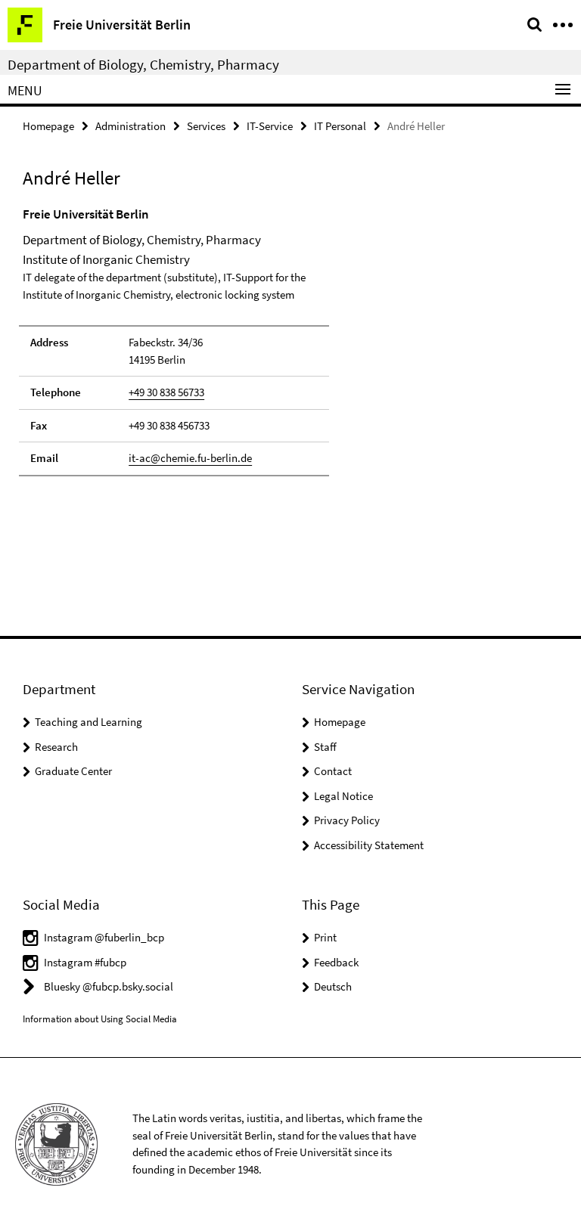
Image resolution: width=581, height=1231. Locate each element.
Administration (130, 126)
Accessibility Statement (369, 845)
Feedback (336, 962)
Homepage (48, 126)
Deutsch (333, 986)
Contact (333, 771)
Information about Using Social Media (100, 1018)
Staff (325, 747)
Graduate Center (73, 771)
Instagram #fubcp (85, 962)
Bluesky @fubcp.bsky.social (108, 986)
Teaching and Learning (88, 722)
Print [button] (325, 937)
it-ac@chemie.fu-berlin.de (190, 458)
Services (206, 126)
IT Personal (340, 126)
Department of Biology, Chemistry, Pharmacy (143, 64)
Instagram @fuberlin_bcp (104, 937)
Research (56, 747)
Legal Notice (343, 796)
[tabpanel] (174, 340)
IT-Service (270, 126)
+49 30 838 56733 (166, 392)
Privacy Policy (347, 820)
